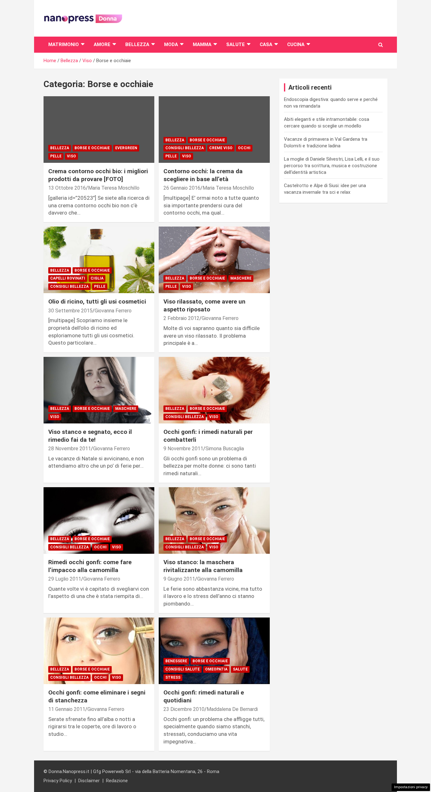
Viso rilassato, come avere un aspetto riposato (204, 305)
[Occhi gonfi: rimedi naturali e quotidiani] (214, 650)
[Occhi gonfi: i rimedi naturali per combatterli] (214, 390)
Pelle (56, 156)
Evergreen (126, 148)
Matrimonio (63, 44)
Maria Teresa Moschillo (113, 188)
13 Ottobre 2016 (67, 188)
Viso (71, 156)
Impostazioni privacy (411, 787)
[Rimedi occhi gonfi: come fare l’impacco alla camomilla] (99, 520)
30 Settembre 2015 (70, 311)
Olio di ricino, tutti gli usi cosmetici (97, 301)
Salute (235, 44)
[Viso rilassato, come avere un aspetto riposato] (214, 260)
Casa (266, 44)
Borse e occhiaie (92, 148)
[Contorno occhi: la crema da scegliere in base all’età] (214, 129)
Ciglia (97, 278)
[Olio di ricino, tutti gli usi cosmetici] (99, 260)
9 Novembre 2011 (183, 449)
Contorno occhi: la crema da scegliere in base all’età (203, 175)
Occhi (244, 148)
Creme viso (221, 148)
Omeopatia (216, 669)
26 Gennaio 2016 (181, 188)
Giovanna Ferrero (113, 311)
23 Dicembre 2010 (183, 709)
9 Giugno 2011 (179, 579)
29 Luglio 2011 (64, 579)
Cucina (295, 44)
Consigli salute (182, 669)
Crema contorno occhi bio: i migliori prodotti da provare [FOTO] (98, 175)
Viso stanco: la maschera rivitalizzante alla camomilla (203, 566)
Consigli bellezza (184, 148)
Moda (171, 44)
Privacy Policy (58, 780)
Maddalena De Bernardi (232, 709)
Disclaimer (89, 780)
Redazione (117, 780)
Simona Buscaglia (224, 449)
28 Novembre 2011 (69, 449)
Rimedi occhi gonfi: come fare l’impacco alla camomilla (90, 566)
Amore (102, 44)
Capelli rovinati (67, 278)
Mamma (202, 44)
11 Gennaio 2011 (66, 709)
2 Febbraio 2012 (181, 318)
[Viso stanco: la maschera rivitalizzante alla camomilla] (214, 520)
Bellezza (137, 44)
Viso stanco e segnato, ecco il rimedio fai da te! (90, 435)
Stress (172, 677)
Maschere (240, 278)
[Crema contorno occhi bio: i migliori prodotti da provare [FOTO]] (99, 129)
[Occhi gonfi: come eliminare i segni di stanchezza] (99, 650)
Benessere (176, 661)
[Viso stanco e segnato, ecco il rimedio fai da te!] (99, 390)
